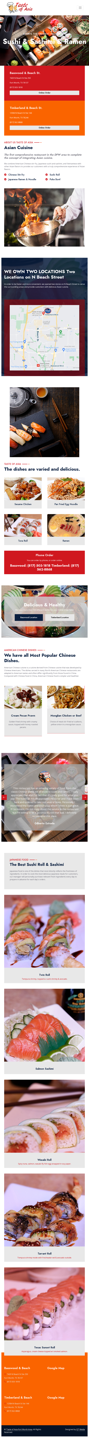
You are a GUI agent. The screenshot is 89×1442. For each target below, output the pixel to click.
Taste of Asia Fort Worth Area (19, 1429)
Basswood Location (28, 617)
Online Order (44, 92)
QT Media (80, 1429)
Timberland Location (60, 617)
